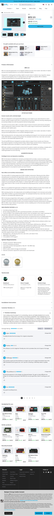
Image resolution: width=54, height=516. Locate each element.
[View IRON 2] (20, 430)
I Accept (48, 513)
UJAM (18, 436)
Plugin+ (12, 482)
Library (15, 4)
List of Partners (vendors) (9, 509)
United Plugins (32, 416)
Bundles (4, 480)
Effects (3, 476)
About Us (32, 474)
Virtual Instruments (6, 12)
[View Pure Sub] (46, 409)
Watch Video (8, 29)
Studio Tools (5, 474)
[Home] (2, 12)
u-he (17, 416)
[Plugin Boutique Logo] (5, 5)
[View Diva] (20, 409)
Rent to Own (13, 484)
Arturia (43, 416)
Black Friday (12, 478)
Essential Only (39, 513)
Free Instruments (6, 484)
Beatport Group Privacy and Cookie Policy (29, 500)
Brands (4, 486)
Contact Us (32, 472)
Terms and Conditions (24, 472)
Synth (16, 414)
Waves (5, 457)
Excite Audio (44, 436)
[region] (27, 503)
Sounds (4, 478)
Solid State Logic (7, 416)
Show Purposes (8, 513)
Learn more (37, 1)
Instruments (5, 472)
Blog (3, 482)
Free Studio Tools (14, 474)
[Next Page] (34, 398)
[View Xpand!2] (7, 430)
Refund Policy (22, 476)
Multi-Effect (30, 414)
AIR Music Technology (8, 436)
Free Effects (12, 472)
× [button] (52, 1)
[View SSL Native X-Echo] (7, 409)
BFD (29, 14)
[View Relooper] (33, 409)
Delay (3, 414)
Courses (12, 476)
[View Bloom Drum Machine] (46, 430)
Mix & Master (5, 456)
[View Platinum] (7, 451)
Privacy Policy (22, 474)
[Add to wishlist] (51, 17)
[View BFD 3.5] (33, 430)
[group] (8, 413)
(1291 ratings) (38, 19)
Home (11, 4)
